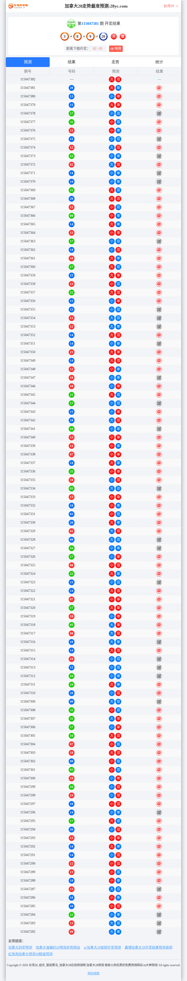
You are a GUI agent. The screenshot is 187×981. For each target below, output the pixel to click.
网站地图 (93, 973)
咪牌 (117, 48)
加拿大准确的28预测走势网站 (58, 947)
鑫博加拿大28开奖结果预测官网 (148, 947)
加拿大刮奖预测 (20, 947)
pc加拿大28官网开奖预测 (102, 947)
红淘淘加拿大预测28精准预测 (30, 954)
